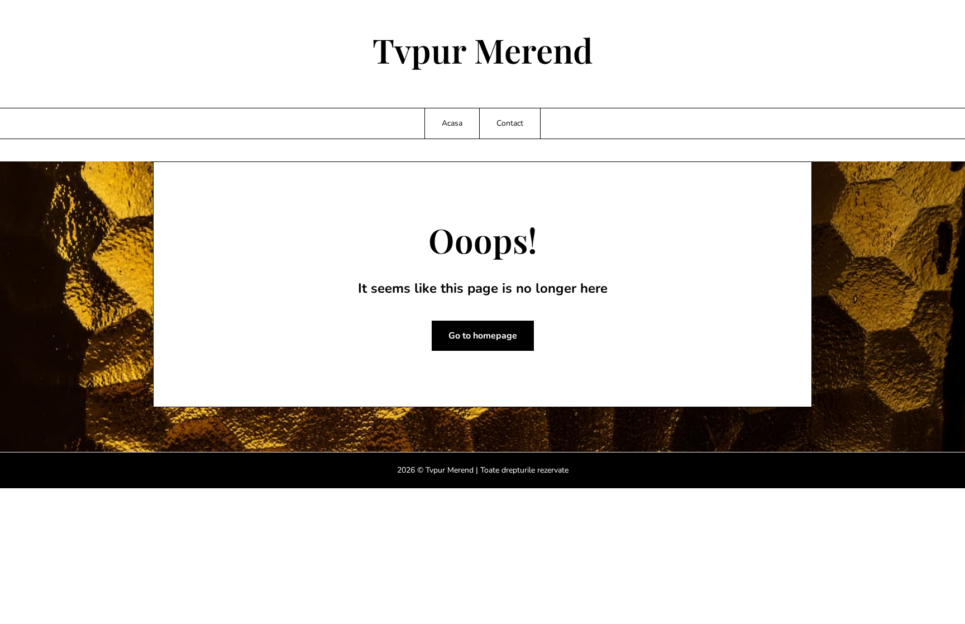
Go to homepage (482, 336)
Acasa (452, 123)
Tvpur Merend (482, 50)
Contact (509, 123)
